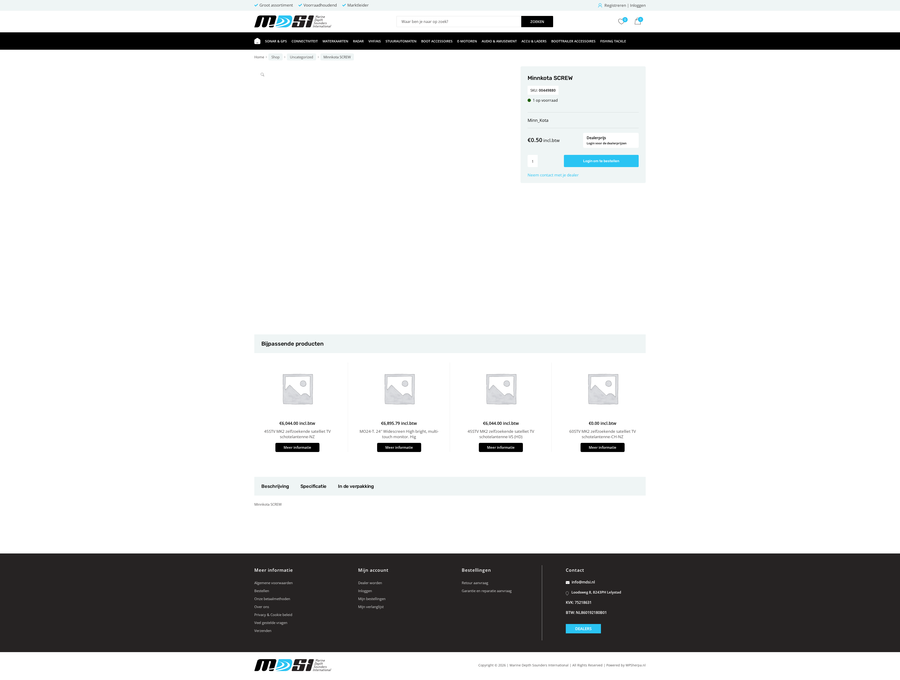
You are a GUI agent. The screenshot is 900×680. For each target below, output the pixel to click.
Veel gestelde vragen (270, 622)
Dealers (583, 628)
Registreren (615, 5)
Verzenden (262, 630)
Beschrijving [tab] (275, 486)
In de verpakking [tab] (356, 486)
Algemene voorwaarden (273, 582)
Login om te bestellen (601, 161)
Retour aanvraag (475, 582)
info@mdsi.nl (583, 582)
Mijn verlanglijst (371, 606)
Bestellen (261, 590)
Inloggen (638, 5)
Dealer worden (370, 582)
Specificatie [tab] (313, 486)
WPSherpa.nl (636, 665)
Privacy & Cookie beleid (273, 614)
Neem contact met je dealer (553, 175)
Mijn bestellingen (372, 598)
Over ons (261, 606)
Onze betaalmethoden (272, 598)
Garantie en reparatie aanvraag (487, 590)
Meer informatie (297, 447)
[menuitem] (257, 41)
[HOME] (257, 41)
